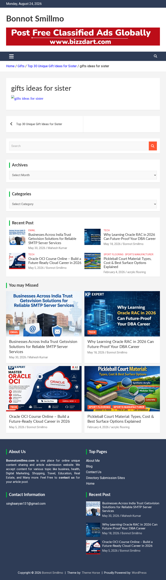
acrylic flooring (136, 272)
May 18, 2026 (112, 244)
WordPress (139, 573)
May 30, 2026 (36, 248)
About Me (93, 461)
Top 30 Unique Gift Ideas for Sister (39, 124)
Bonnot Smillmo (35, 19)
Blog (89, 466)
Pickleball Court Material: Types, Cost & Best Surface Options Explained (127, 263)
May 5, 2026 (36, 267)
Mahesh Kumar (57, 248)
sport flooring (113, 254)
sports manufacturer (139, 254)
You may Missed (23, 285)
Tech (107, 230)
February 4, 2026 (114, 272)
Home (90, 483)
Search (153, 146)
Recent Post (22, 223)
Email (31, 230)
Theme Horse (91, 573)
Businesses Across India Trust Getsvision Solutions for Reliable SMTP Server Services (52, 239)
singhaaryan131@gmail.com (26, 504)
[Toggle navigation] (11, 56)
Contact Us (93, 472)
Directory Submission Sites (105, 478)
